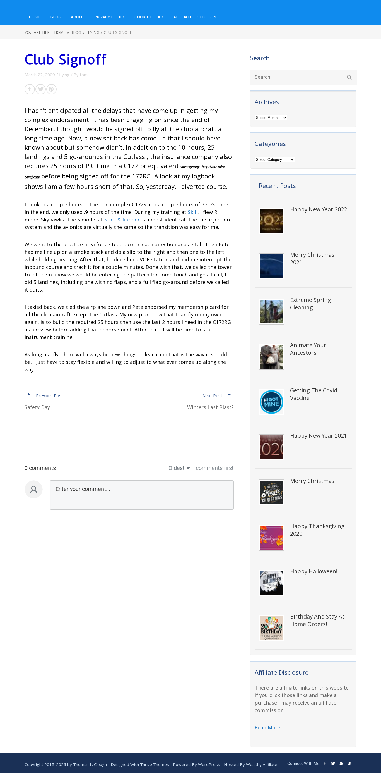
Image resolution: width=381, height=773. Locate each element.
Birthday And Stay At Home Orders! (317, 620)
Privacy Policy (109, 17)
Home (34, 17)
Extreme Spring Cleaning (310, 303)
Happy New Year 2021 (318, 435)
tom (84, 74)
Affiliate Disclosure (195, 17)
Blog (55, 17)
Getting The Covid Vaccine (313, 394)
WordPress (209, 764)
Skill (192, 212)
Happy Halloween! (313, 571)
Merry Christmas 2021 (312, 258)
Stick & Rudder (122, 219)
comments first (215, 468)
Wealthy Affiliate (261, 764)
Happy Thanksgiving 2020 (317, 529)
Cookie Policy (149, 17)
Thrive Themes (154, 764)
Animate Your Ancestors (308, 348)
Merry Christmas (312, 481)
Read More (267, 727)
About (78, 17)
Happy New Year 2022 (318, 209)
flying (64, 74)
